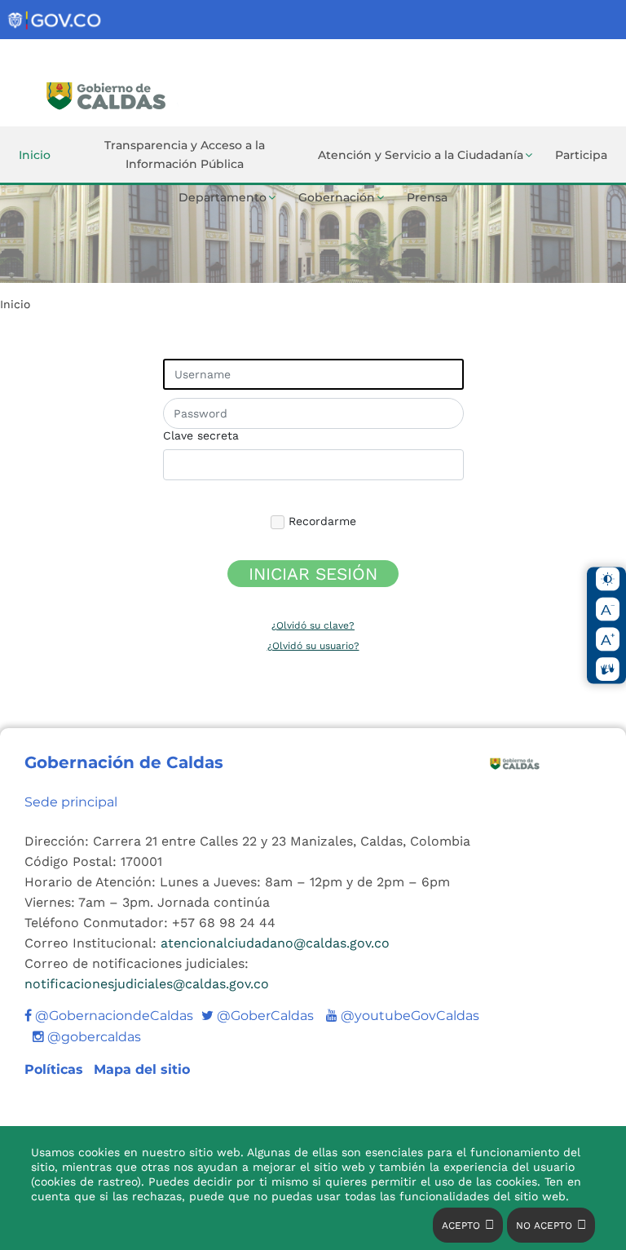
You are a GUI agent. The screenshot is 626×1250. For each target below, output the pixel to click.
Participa (581, 155)
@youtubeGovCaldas (402, 1015)
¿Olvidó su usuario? (313, 646)
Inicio (35, 155)
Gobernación (336, 197)
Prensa (427, 197)
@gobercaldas (92, 1037)
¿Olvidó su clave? (313, 625)
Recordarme (320, 521)
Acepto (461, 1225)
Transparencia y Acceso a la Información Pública (184, 154)
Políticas (55, 1069)
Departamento (223, 197)
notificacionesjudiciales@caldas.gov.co (146, 984)
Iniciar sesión (313, 573)
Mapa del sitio (142, 1069)
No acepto (544, 1225)
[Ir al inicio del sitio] (157, 93)
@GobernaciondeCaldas (112, 1015)
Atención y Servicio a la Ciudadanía (420, 155)
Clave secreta (201, 435)
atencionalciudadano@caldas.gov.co (275, 943)
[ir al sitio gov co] (55, 21)
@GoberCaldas (257, 1015)
